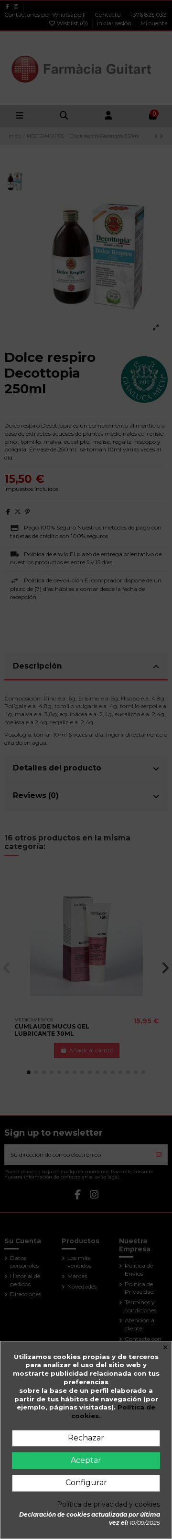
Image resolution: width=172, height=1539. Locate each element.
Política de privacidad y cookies (108, 1504)
